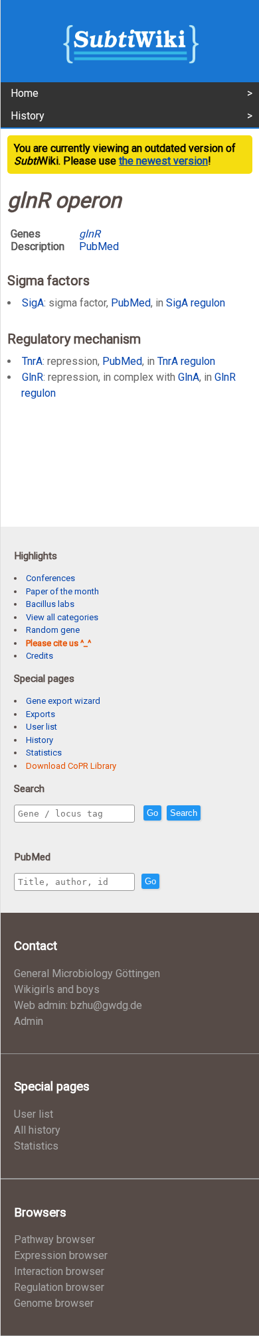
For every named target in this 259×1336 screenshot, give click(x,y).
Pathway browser (54, 1239)
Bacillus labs (50, 604)
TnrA (32, 361)
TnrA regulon (186, 361)
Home (25, 93)
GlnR (32, 377)
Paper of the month (62, 591)
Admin (28, 1021)
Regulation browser (59, 1287)
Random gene (53, 630)
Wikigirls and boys (57, 989)
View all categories (62, 617)
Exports (40, 714)
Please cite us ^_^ (58, 643)
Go (152, 813)
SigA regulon (195, 303)
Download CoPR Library (71, 766)
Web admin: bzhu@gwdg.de (78, 1005)
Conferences (50, 578)
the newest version (163, 161)
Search (183, 813)
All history (37, 1130)
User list (41, 727)
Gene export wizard (63, 701)
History (27, 115)
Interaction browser (59, 1271)
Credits (39, 656)
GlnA (188, 377)
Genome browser (54, 1303)
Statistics (44, 753)
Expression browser (61, 1255)
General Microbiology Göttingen (87, 973)
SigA (33, 303)
